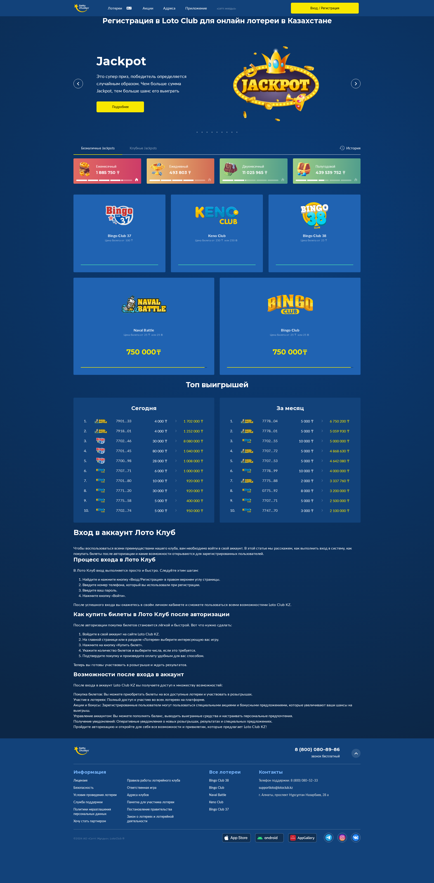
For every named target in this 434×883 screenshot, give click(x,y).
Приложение (196, 8)
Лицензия (80, 780)
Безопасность (83, 787)
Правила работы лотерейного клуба (153, 780)
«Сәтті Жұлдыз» (226, 8)
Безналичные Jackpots (98, 148)
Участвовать (96, 266)
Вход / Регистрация (324, 8)
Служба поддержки (88, 802)
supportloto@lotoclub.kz (276, 787)
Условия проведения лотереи (95, 795)
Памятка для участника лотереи (150, 802)
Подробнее (120, 107)
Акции (148, 8)
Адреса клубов (138, 795)
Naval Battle (217, 795)
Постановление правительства (149, 809)
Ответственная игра (141, 787)
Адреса (169, 8)
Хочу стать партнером (89, 821)
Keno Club (216, 802)
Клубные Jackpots (143, 148)
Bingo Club (216, 787)
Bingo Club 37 (219, 809)
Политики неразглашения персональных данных (92, 811)
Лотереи (115, 8)
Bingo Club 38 (219, 780)
